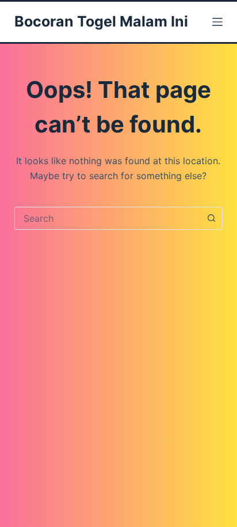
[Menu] (217, 22)
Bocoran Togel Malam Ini (101, 21)
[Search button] (211, 218)
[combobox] (108, 218)
